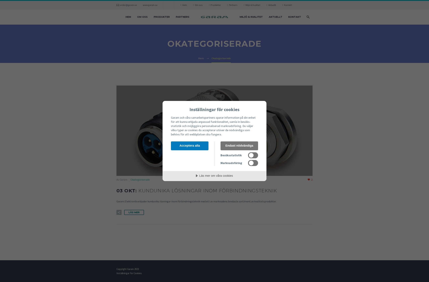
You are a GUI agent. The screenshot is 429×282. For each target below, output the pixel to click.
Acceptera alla (189, 145)
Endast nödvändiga (239, 145)
